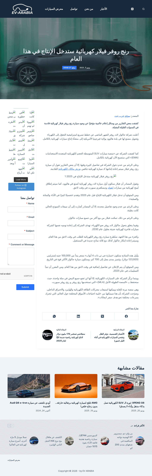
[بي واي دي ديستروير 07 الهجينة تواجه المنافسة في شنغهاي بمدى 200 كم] (140, 440)
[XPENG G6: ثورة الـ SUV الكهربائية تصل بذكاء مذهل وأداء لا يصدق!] (123, 386)
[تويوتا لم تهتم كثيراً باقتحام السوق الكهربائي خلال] (30, 124)
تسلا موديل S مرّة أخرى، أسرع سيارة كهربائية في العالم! (18, 441)
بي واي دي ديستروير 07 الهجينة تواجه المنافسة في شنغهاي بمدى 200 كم (123, 441)
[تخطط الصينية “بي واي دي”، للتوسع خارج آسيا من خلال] (11, 152)
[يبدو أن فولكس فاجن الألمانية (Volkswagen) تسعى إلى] (21, 124)
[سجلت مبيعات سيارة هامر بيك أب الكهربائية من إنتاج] (30, 143)
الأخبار (103, 8)
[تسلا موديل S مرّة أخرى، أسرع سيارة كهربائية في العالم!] (34, 440)
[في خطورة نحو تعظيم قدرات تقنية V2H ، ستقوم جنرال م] (21, 115)
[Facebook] (126, 316)
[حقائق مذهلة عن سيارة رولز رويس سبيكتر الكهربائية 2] (11, 133)
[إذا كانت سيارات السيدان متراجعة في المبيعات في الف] (30, 115)
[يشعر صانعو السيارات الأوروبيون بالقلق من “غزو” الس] (30, 133)
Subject (29, 230)
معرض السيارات (54, 8)
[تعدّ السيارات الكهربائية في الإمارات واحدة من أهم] (30, 161)
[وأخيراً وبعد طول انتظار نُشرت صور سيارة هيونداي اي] (11, 161)
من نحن (88, 8)
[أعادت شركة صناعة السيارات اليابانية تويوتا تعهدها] (11, 143)
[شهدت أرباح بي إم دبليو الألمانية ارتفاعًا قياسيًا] (21, 171)
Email (30, 217)
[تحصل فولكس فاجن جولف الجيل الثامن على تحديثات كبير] (21, 143)
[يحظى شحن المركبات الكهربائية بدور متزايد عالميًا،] (11, 115)
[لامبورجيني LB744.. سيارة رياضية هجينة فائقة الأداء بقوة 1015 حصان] (104, 440)
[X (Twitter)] (102, 316)
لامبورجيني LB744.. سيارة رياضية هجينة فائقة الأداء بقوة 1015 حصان (87, 441)
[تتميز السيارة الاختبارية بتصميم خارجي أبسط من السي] (21, 152)
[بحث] (143, 9)
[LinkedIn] (78, 316)
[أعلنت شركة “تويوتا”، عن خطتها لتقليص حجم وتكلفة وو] (30, 152)
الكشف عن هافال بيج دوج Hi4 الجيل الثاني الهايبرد (53, 441)
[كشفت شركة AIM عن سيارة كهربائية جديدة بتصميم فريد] (21, 161)
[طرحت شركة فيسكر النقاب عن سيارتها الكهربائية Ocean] (11, 124)
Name (30, 203)
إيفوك (110, 187)
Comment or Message (21, 244)
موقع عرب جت (122, 115)
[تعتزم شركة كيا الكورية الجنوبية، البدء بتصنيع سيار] (21, 133)
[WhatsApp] (54, 316)
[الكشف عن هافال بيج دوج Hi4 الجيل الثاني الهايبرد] (69, 440)
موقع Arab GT (69, 67)
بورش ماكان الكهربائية (69, 168)
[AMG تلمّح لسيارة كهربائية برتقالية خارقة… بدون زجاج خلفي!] (76, 386)
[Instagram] (132, 9)
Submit (25, 287)
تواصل (73, 8)
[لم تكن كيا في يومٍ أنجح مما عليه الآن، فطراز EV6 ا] (30, 171)
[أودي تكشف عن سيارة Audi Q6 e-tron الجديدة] (29, 386)
